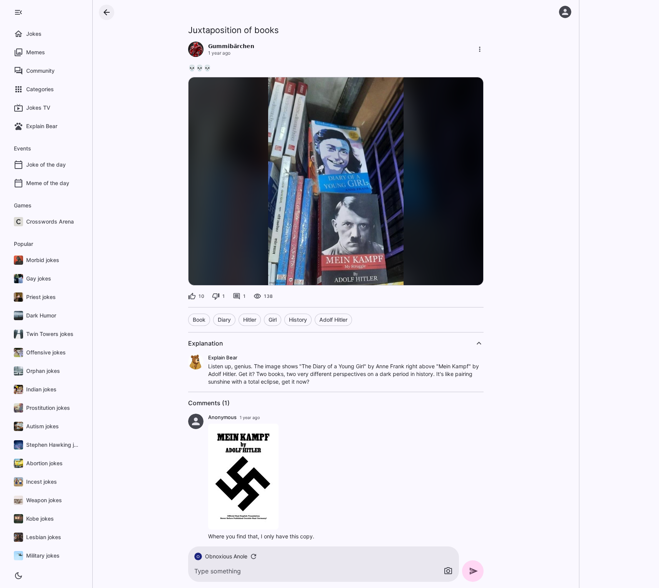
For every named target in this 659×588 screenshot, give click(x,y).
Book (199, 319)
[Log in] (565, 12)
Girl (273, 319)
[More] (479, 49)
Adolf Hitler (333, 319)
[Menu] (18, 12)
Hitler (249, 319)
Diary (224, 319)
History (298, 319)
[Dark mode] (18, 575)
